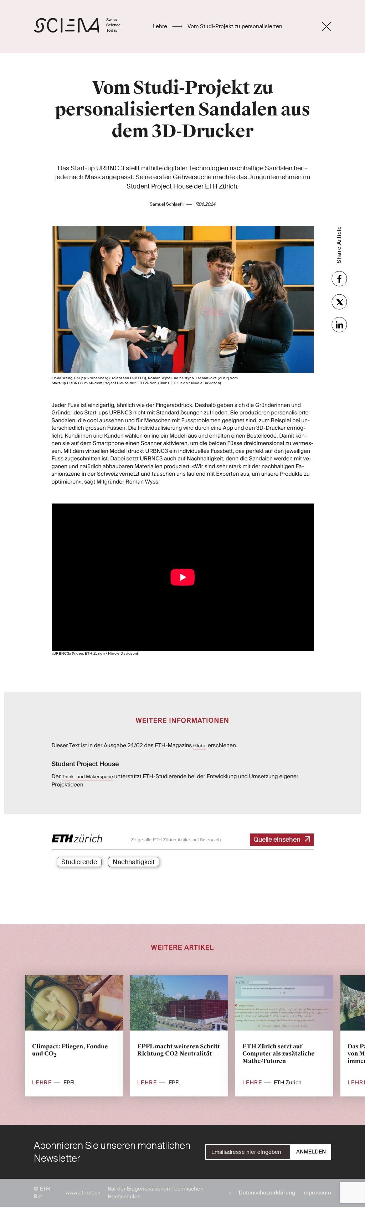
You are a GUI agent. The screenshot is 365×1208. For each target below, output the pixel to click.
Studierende (79, 862)
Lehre (161, 26)
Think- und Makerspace (87, 777)
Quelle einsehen (276, 839)
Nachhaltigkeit (134, 862)
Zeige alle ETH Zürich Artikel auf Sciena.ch (176, 840)
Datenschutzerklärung (267, 1192)
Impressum (316, 1192)
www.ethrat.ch (83, 1192)
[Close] (326, 26)
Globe (199, 746)
